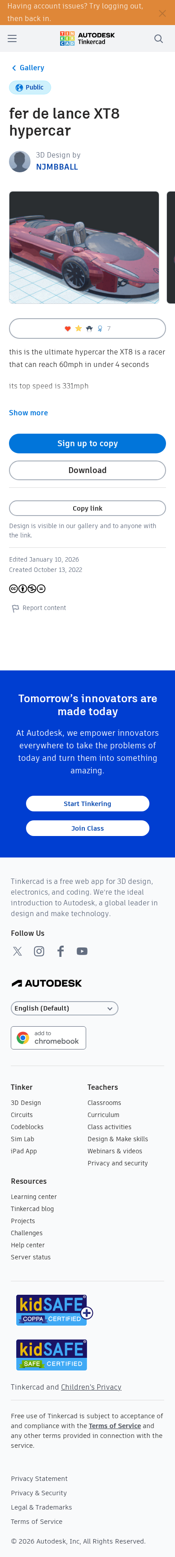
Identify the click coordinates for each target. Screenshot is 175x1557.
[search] (158, 38)
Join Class (87, 828)
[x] (17, 951)
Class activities (109, 1126)
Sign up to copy (87, 443)
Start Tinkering (87, 803)
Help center (28, 1245)
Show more (28, 413)
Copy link (87, 508)
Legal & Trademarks (41, 1507)
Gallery (32, 68)
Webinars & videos (115, 1151)
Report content (44, 607)
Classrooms (104, 1102)
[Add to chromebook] (48, 1037)
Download (87, 470)
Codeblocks (27, 1126)
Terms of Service (115, 1425)
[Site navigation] (12, 38)
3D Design (26, 1102)
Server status (31, 1257)
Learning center (34, 1196)
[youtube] (82, 951)
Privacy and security (118, 1163)
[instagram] (39, 951)
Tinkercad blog (32, 1208)
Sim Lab (22, 1139)
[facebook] (60, 951)
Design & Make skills (118, 1139)
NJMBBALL (57, 166)
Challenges (27, 1233)
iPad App (24, 1151)
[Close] (162, 12)
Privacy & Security (39, 1492)
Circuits (22, 1114)
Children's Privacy (91, 1387)
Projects (23, 1220)
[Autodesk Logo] (47, 984)
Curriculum (103, 1114)
